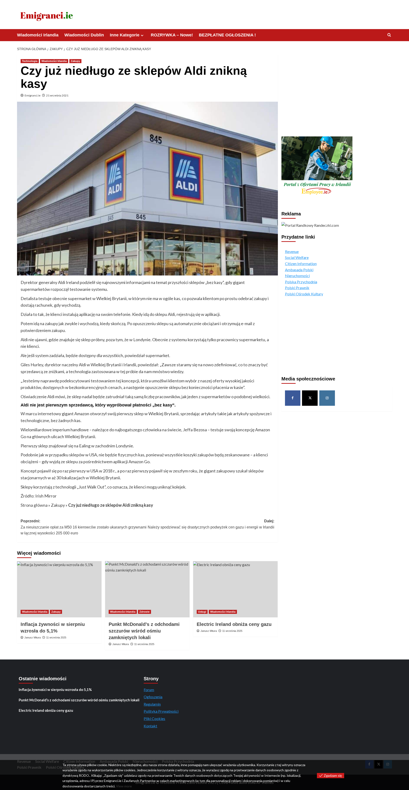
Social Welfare (297, 257)
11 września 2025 (56, 637)
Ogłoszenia (153, 696)
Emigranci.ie (32, 95)
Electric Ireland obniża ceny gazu (234, 624)
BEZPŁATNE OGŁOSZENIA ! (227, 35)
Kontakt (150, 726)
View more (124, 786)
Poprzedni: (84, 527)
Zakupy (75, 61)
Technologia (29, 61)
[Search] (389, 35)
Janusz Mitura (32, 637)
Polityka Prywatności (161, 711)
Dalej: (211, 524)
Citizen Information (301, 263)
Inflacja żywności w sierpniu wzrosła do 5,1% (55, 689)
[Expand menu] (142, 35)
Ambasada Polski (299, 269)
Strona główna (34, 505)
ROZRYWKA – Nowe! (172, 35)
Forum (149, 689)
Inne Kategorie (124, 35)
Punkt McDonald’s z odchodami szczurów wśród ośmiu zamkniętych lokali (144, 631)
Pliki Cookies (154, 718)
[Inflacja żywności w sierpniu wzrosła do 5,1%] (59, 589)
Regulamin (152, 704)
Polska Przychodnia (301, 281)
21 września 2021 (57, 95)
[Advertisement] (336, 93)
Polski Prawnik (297, 287)
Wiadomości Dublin (84, 35)
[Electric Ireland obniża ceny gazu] (235, 589)
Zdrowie (144, 611)
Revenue (292, 251)
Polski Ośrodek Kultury (304, 293)
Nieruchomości (297, 275)
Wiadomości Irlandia (37, 35)
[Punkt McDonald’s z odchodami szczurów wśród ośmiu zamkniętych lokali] (147, 589)
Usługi (202, 611)
